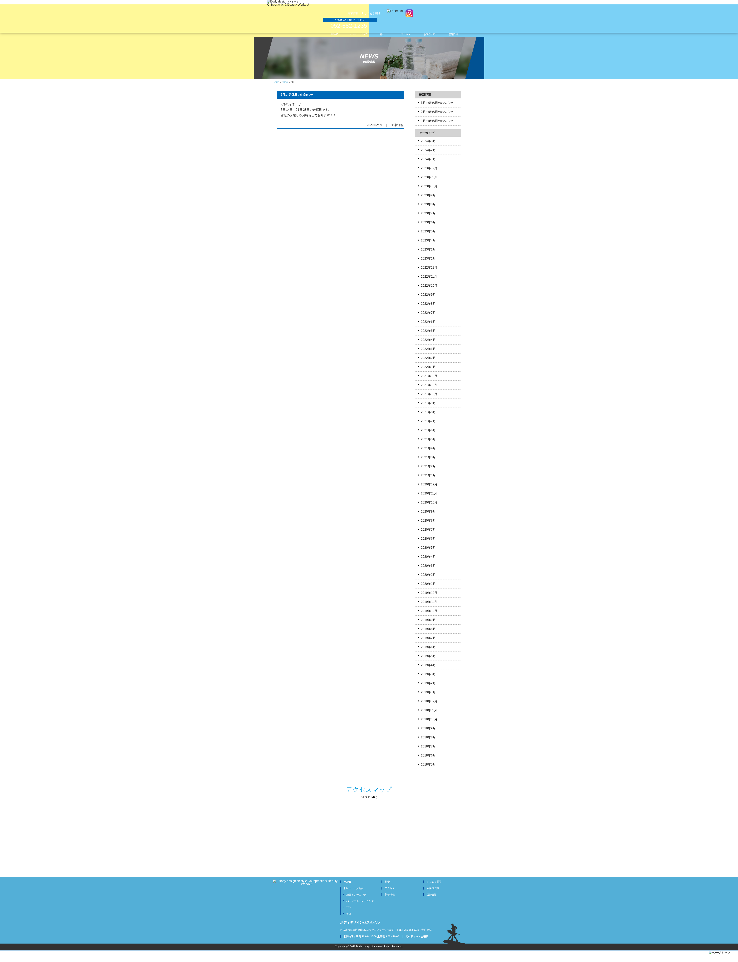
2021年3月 (428, 457)
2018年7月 (428, 746)
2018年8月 (428, 737)
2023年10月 (429, 186)
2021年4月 (428, 448)
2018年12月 (429, 701)
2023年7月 (428, 213)
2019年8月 (428, 629)
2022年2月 (428, 358)
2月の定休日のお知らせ (297, 94)
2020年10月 (429, 502)
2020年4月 (428, 556)
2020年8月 (428, 520)
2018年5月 (428, 764)
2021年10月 (429, 394)
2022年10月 (429, 285)
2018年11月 (429, 710)
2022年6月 (428, 321)
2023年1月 (428, 258)
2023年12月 (429, 168)
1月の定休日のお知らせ (437, 120)
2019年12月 (429, 592)
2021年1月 (428, 475)
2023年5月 (428, 231)
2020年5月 (428, 547)
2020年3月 (428, 565)
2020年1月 (428, 583)
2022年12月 (429, 267)
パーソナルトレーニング (360, 901)
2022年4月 (428, 339)
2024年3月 (428, 141)
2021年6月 (428, 430)
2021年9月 (428, 403)
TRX (348, 907)
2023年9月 (428, 195)
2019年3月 (428, 674)
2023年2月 (428, 249)
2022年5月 (428, 330)
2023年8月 (428, 204)
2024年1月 (428, 159)
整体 (348, 913)
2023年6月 (428, 222)
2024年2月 (428, 150)
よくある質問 (372, 13)
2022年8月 (428, 303)
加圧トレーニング (356, 894)
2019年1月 (428, 692)
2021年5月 (428, 439)
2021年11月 (429, 385)
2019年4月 (428, 665)
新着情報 (353, 13)
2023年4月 (428, 240)
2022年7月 (428, 312)
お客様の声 (432, 888)
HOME (347, 881)
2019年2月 (428, 683)
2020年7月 (428, 529)
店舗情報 (431, 894)
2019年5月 (428, 656)
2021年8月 (428, 412)
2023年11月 (429, 177)
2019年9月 (428, 620)
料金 (387, 881)
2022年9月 (428, 294)
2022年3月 (428, 348)
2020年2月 (428, 574)
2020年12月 (429, 484)
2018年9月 (428, 728)
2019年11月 (429, 601)
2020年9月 (428, 511)
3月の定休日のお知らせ (437, 102)
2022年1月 (428, 367)
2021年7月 (428, 421)
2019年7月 (428, 638)
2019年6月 (428, 647)
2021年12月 (429, 376)
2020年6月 (428, 538)
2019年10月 (429, 610)
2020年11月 (429, 493)
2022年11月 (429, 276)
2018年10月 (429, 719)
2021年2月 (428, 466)
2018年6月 (428, 755)
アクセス (390, 888)
